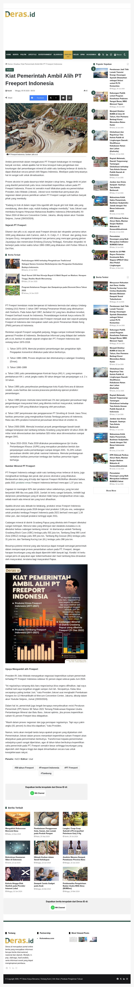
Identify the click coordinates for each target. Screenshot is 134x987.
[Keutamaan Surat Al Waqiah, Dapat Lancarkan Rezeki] (73, 939)
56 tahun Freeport (25, 768)
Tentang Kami (46, 979)
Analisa (68, 54)
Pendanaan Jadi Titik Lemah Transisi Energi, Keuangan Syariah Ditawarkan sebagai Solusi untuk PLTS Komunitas (119, 77)
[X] (10, 968)
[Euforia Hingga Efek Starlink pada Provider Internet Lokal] (17, 874)
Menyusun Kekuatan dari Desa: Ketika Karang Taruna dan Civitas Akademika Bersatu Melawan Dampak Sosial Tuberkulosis (119, 291)
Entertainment (45, 54)
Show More (111, 491)
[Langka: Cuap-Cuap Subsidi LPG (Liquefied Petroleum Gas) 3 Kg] (75, 819)
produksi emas (23, 482)
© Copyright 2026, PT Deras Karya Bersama (22, 979)
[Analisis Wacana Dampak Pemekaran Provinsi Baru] (75, 848)
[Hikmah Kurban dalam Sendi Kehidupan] (46, 848)
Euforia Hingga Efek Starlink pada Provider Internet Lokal (15, 885)
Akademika (91, 54)
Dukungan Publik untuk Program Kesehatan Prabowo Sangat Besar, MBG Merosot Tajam (119, 98)
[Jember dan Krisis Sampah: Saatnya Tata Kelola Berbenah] (100, 185)
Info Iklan (56, 979)
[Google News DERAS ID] (56, 793)
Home (8, 54)
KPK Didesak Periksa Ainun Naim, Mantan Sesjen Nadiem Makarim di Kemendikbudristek (119, 223)
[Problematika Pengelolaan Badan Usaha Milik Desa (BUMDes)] (75, 874)
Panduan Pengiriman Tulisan (72, 979)
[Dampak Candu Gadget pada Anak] (46, 874)
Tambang (46, 773)
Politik (23, 54)
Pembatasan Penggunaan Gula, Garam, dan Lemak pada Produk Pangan (45, 830)
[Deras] (20, 14)
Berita (16, 54)
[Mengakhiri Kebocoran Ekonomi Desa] (17, 819)
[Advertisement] (88, 29)
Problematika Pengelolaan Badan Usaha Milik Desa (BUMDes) (74, 885)
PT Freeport (72, 768)
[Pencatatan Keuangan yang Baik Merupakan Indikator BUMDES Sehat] (100, 240)
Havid (9, 91)
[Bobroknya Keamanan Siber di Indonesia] (17, 848)
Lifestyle (32, 54)
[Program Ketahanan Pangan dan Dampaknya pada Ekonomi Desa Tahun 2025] (12, 290)
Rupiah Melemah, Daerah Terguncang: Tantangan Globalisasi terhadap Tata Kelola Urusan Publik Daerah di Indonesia (119, 166)
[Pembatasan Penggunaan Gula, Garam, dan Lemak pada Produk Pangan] (46, 819)
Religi (76, 54)
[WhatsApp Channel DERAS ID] (37, 793)
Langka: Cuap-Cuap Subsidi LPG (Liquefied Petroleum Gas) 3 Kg (73, 830)
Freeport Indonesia (49, 768)
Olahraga (58, 54)
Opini (82, 54)
